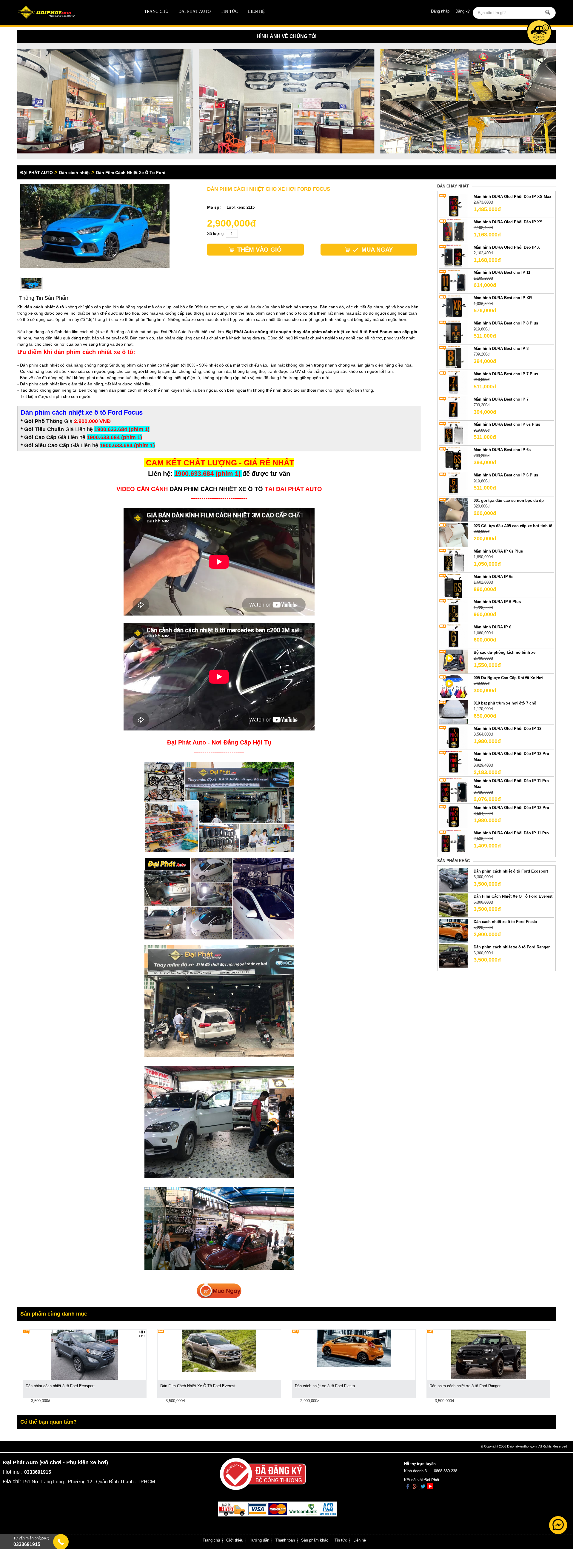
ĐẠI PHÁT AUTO (194, 11)
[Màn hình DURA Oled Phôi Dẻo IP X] (453, 256)
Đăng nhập (440, 11)
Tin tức (229, 11)
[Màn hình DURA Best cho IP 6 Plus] (453, 484)
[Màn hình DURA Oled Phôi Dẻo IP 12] (453, 737)
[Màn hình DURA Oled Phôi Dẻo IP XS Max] (453, 205)
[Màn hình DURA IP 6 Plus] (453, 610)
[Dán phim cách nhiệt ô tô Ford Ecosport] (453, 880)
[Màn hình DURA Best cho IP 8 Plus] (453, 332)
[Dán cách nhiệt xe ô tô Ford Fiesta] (453, 930)
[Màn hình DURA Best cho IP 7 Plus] (453, 382)
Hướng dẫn (259, 1540)
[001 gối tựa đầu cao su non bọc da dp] (453, 509)
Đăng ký (462, 11)
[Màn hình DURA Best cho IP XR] (453, 306)
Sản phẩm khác (314, 1540)
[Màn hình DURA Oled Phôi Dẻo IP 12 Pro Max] (453, 762)
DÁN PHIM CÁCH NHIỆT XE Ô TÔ (216, 489)
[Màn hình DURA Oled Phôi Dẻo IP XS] (453, 230)
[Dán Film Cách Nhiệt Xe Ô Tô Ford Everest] (453, 905)
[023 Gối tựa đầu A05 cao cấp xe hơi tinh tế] (453, 534)
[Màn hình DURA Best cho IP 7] (453, 408)
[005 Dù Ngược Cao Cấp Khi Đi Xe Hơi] (453, 686)
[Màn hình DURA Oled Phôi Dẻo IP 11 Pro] (453, 841)
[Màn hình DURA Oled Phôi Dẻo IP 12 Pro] (453, 816)
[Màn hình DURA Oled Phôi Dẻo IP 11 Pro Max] (453, 789)
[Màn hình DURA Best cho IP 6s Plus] (453, 433)
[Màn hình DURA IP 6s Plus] (453, 560)
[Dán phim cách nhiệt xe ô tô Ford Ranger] (453, 956)
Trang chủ (156, 11)
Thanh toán (285, 1540)
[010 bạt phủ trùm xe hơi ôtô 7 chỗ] (453, 712)
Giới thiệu (234, 1540)
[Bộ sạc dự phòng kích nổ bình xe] (453, 661)
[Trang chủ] (71, 12)
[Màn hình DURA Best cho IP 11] (453, 281)
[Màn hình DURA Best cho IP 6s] (453, 458)
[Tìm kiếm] (547, 12)
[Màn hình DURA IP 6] (453, 636)
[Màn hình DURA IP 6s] (453, 585)
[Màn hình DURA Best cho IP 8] (453, 357)
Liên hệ (256, 11)
